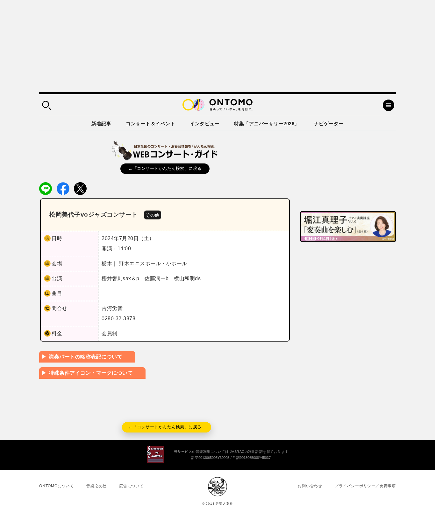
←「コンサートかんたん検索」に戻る (165, 168)
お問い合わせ (310, 486)
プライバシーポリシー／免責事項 (365, 486)
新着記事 (101, 123)
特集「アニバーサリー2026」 (266, 123)
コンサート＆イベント (150, 123)
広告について (131, 486)
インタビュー (204, 123)
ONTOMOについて (56, 486)
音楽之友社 (96, 486)
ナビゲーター (329, 123)
